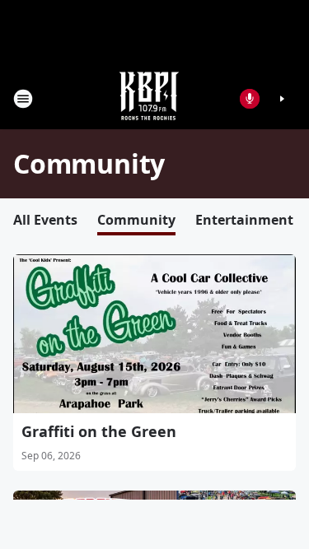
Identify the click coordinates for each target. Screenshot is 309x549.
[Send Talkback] (250, 99)
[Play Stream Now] (282, 99)
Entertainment (244, 220)
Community (136, 220)
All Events (45, 220)
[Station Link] (149, 98)
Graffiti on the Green (98, 431)
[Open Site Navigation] (23, 99)
